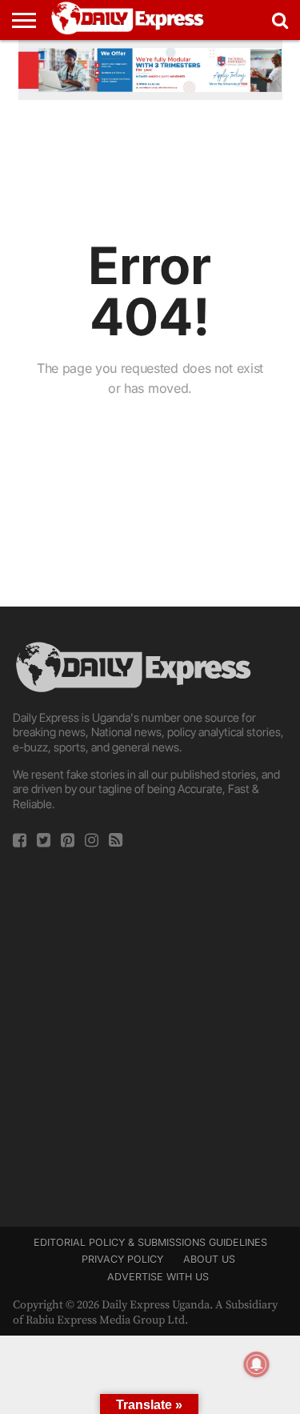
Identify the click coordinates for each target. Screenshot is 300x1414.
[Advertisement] (150, 1033)
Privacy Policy (122, 1259)
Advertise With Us (158, 1277)
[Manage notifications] (257, 1364)
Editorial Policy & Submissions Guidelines (150, 1242)
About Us (209, 1259)
